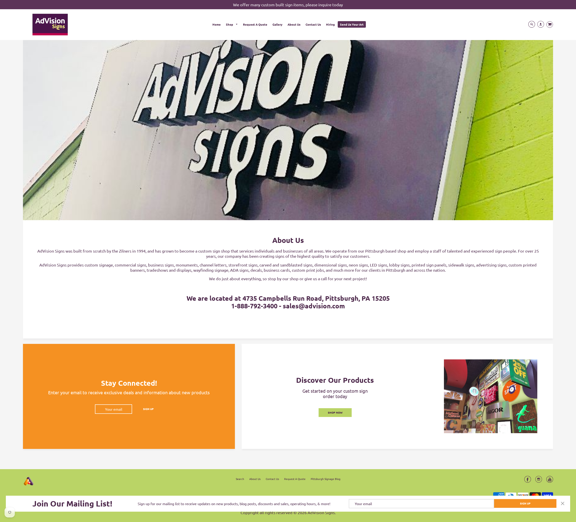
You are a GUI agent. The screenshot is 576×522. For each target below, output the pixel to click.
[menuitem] (216, 24)
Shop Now (335, 412)
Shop (230, 24)
